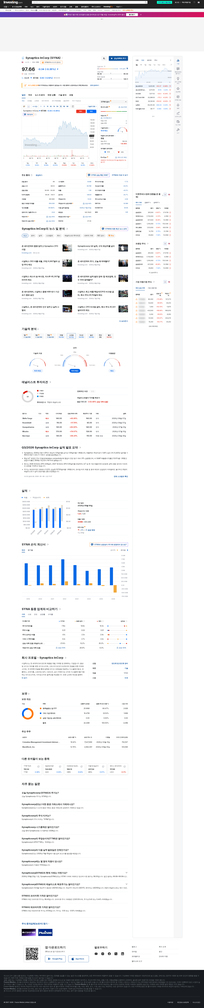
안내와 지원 (163, 956)
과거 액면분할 (56, 101)
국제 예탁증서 (62, 10)
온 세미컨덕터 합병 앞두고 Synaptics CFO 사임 (40, 248)
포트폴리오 (136, 956)
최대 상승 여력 (140, 288)
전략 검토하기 (94, 85)
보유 (24, 693)
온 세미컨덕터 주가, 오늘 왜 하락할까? (94, 261)
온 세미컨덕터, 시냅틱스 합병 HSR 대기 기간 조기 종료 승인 (40, 293)
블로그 (134, 947)
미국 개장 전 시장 (44, 10)
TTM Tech (27, 766)
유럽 (89, 10)
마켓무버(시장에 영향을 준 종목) (148, 195)
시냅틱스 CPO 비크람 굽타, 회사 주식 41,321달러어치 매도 (96, 308)
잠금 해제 (61, 648)
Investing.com (27, 253)
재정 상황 (52, 95)
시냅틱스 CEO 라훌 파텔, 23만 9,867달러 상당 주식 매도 (41, 263)
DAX (137, 101)
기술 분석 (62, 95)
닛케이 (138, 105)
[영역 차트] (28, 106)
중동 (94, 10)
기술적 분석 (29, 329)
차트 (30, 95)
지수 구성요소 (76, 101)
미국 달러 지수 (140, 109)
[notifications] (194, 2)
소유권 (36, 101)
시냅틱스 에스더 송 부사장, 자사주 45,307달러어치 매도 (41, 278)
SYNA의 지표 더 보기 (120, 175)
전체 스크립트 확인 (121, 476)
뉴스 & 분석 (40, 95)
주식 (155, 60)
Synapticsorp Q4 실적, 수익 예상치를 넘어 (96, 246)
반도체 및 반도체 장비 (120, 663)
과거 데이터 (45, 101)
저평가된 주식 (116, 10)
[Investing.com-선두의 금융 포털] (13, 2)
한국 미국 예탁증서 (75, 10)
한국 (27, 10)
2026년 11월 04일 (85, 208)
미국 (84, 10)
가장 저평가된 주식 (144, 282)
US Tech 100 (140, 97)
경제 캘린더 (85, 7)
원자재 (149, 60)
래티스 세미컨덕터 (116, 766)
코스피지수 (139, 86)
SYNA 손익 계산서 (34, 544)
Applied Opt (49, 766)
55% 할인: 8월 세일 (164, 2)
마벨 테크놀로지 (93, 766)
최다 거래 (139, 202)
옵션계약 (66, 101)
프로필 (29, 101)
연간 (23, 550)
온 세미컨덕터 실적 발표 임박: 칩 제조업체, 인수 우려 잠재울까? (97, 278)
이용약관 (170, 1002)
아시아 (100, 10)
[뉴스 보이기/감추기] (73, 106)
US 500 (138, 94)
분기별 (30, 550)
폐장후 (54, 10)
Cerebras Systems (73, 766)
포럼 (71, 95)
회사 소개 (162, 947)
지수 (142, 60)
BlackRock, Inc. (28, 747)
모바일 (134, 951)
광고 (160, 951)
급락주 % (157, 202)
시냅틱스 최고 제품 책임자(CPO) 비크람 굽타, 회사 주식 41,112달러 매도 (96, 293)
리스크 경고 (196, 1002)
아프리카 (107, 10)
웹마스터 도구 (137, 961)
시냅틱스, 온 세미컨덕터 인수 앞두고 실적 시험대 (40, 308)
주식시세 (8, 10)
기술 (126, 668)
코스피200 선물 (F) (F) (143, 90)
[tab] (27, 336)
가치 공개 (122, 69)
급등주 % (148, 202)
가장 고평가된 (152, 288)
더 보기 (24, 678)
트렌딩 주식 (141, 243)
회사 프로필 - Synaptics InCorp (42, 657)
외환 (137, 60)
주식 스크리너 (96, 7)
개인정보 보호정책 (183, 1002)
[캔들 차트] (24, 106)
